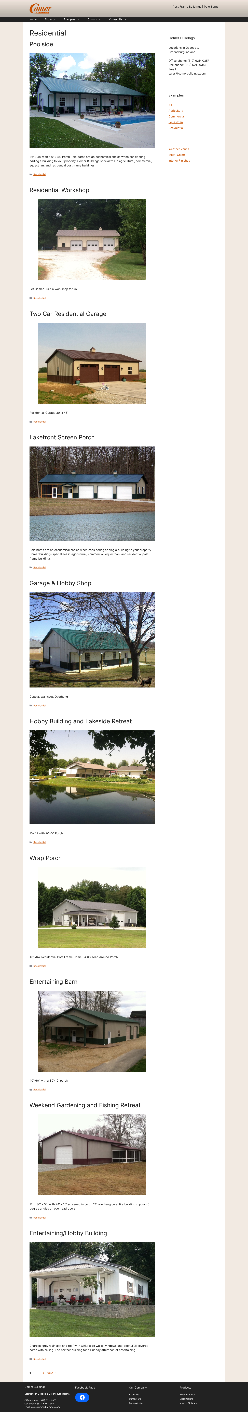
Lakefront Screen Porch (62, 437)
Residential (39, 174)
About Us (50, 19)
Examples (69, 19)
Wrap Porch (46, 857)
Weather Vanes (179, 149)
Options (92, 19)
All (170, 105)
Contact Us (115, 19)
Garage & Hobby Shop (60, 583)
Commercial (177, 116)
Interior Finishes (179, 160)
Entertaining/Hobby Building (68, 1233)
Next (52, 1373)
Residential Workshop (59, 190)
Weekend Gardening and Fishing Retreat (85, 1105)
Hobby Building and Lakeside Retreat (81, 721)
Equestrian (176, 122)
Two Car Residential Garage (68, 313)
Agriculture (176, 110)
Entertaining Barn (53, 981)
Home (33, 19)
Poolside (41, 44)
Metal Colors (177, 154)
